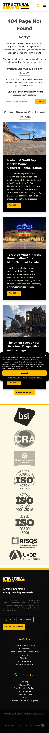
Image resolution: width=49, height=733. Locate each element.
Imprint (39, 378)
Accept (24, 373)
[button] (45, 355)
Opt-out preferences (14, 378)
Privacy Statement (29, 378)
